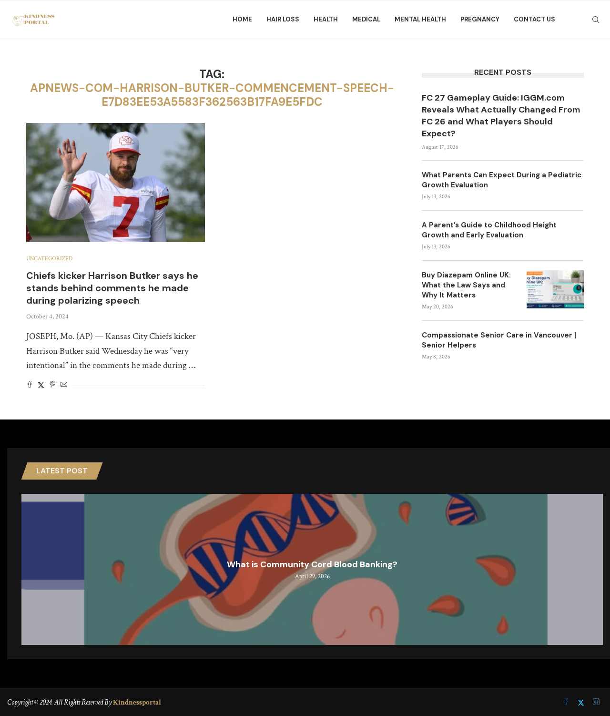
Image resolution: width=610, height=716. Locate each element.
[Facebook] (566, 703)
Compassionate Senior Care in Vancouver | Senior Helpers (499, 340)
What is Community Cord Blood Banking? (312, 564)
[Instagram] (596, 703)
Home (242, 19)
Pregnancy (479, 19)
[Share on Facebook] (29, 385)
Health (326, 19)
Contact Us (534, 19)
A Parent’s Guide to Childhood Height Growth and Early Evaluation (489, 230)
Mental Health (420, 19)
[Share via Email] (64, 385)
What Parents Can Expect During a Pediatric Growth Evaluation (501, 180)
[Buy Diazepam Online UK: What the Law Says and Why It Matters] (555, 289)
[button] (30, 569)
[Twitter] (582, 703)
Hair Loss (282, 19)
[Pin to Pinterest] (52, 385)
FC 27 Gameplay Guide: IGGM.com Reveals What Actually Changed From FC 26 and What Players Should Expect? (501, 116)
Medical (366, 19)
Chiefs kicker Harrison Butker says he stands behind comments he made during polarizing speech (112, 288)
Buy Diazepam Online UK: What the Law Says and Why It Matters (466, 285)
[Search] (595, 19)
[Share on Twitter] (41, 385)
